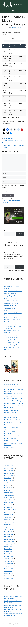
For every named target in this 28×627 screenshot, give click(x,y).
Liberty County (8, 539)
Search (6, 231)
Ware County (8, 571)
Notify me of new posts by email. (12, 191)
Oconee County (8, 551)
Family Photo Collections (11, 417)
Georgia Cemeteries (10, 298)
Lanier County (8, 532)
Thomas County (8, 563)
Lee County (7, 536)
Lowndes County (9, 541)
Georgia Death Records (12, 340)
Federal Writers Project (10, 510)
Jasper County (8, 527)
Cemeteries (7, 485)
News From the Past (10, 438)
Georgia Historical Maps (11, 317)
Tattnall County (8, 558)
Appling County (8, 465)
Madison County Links (10, 425)
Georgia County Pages (10, 305)
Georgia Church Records (11, 303)
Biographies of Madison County (13, 393)
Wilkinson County (9, 578)
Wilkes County (8, 576)
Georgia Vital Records (10, 335)
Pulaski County (8, 554)
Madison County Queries (11, 440)
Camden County (9, 483)
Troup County (8, 566)
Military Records (9, 546)
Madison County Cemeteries (12, 396)
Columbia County (9, 495)
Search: (14, 38)
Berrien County (8, 473)
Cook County (8, 497)
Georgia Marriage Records (13, 345)
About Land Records (10, 387)
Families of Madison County (12, 420)
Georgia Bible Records (10, 293)
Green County (8, 519)
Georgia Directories (9, 308)
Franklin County (8, 512)
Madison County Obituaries (12, 436)
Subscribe (19, 267)
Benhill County (8, 470)
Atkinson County (9, 468)
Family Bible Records (10, 412)
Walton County (8, 568)
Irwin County (7, 524)
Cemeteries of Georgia (12, 300)
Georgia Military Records (11, 324)
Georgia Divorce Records (13, 342)
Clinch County (8, 487)
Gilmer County (8, 517)
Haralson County (9, 522)
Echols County (8, 505)
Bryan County (8, 478)
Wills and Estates (9, 447)
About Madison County (11, 384)
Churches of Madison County (12, 401)
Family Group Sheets (10, 415)
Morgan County (8, 549)
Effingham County (9, 507)
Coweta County (8, 500)
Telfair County (8, 561)
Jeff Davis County (9, 529)
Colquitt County (8, 492)
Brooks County (8, 475)
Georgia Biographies (10, 296)
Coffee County (8, 490)
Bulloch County (8, 480)
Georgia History (8, 514)
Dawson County (8, 502)
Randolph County (9, 556)
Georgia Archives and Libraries (13, 291)
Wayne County (8, 573)
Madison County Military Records (13, 403)
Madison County (8, 138)
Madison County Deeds (11, 410)
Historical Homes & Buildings (12, 422)
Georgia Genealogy (9, 310)
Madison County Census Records (13, 398)
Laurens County (8, 534)
